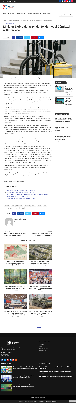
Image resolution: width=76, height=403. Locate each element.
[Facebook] (60, 1)
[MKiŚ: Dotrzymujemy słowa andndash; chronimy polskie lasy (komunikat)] (15, 277)
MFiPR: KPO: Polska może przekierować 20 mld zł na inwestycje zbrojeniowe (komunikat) (40, 313)
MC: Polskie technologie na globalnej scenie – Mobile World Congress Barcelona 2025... (40, 288)
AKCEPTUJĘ (72, 401)
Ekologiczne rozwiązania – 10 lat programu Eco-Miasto (21, 190)
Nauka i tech (11, 13)
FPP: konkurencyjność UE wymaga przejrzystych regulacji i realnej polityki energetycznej (63, 138)
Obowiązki (27, 205)
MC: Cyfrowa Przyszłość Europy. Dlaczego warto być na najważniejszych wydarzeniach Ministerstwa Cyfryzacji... (15, 313)
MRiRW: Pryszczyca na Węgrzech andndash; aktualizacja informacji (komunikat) (15, 263)
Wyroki (22, 208)
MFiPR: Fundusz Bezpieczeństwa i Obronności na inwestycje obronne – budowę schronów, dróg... (40, 263)
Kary (13, 205)
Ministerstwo (19, 205)
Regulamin (41, 344)
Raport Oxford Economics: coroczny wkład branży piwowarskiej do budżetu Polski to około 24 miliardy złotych (64, 120)
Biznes (4, 13)
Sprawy (16, 208)
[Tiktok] (72, 1)
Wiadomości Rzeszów (10, 33)
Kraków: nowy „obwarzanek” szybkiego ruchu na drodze (21, 192)
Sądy (45, 205)
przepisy (39, 205)
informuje (7, 205)
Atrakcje (5, 16)
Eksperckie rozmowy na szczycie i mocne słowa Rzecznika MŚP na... (68, 102)
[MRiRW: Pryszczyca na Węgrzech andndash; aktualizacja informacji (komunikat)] (15, 252)
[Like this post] (14, 37)
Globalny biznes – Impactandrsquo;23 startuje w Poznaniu (21, 198)
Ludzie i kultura (47, 13)
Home (4, 20)
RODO (40, 346)
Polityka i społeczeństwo (34, 13)
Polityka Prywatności (39, 401)
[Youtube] (67, 1)
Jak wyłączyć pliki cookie (51, 401)
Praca (11, 16)
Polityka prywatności (44, 348)
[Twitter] (62, 1)
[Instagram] (65, 1)
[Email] (70, 1)
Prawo (33, 205)
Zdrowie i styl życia (21, 13)
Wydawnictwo (42, 350)
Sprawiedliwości (8, 208)
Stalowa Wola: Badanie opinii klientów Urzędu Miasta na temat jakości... (69, 89)
